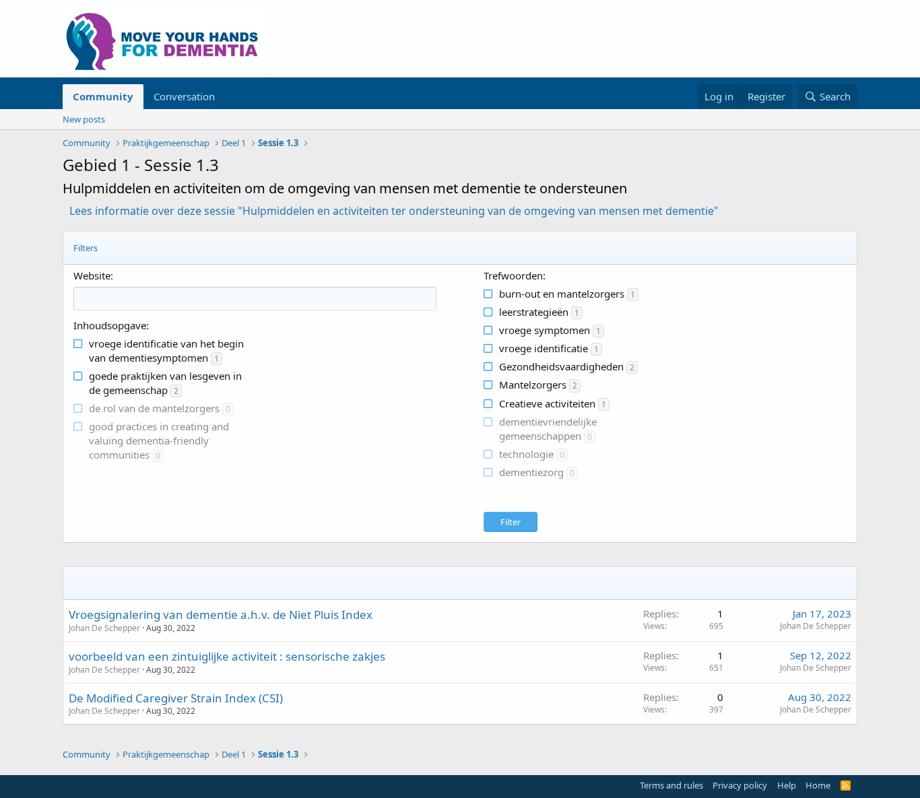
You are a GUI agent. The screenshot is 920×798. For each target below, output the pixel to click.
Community (103, 96)
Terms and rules (671, 785)
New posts (84, 119)
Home (818, 785)
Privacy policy (740, 785)
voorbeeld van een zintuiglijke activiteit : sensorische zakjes (227, 656)
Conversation (184, 96)
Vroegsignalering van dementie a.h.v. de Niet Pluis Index (220, 614)
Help (786, 785)
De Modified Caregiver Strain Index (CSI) (176, 698)
